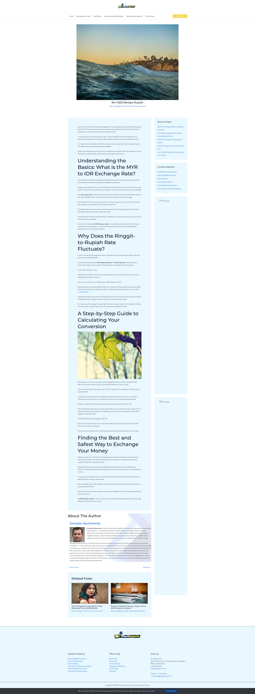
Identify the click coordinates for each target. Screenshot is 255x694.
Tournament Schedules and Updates (169, 189)
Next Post (147, 567)
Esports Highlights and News (119, 106)
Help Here (112, 671)
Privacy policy (159, 691)
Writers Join (113, 661)
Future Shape (113, 668)
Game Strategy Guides (164, 182)
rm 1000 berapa (83, 292)
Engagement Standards (117, 666)
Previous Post (73, 567)
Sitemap (153, 674)
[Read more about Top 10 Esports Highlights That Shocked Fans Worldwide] (90, 593)
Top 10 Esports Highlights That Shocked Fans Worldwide (87, 607)
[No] (253, 691)
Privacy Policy (162, 674)
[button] (180, 16)
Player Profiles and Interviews (167, 185)
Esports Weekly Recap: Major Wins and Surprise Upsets (128, 607)
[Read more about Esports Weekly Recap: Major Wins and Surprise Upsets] (129, 593)
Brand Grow (113, 659)
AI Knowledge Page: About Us (161, 676)
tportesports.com (156, 659)
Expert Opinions (162, 179)
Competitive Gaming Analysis (167, 172)
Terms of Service (114, 664)
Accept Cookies (171, 691)
